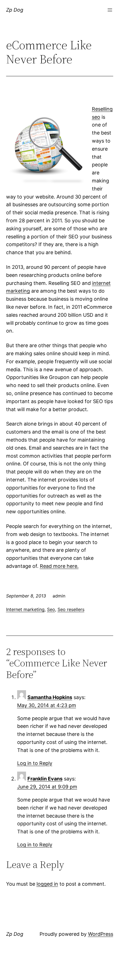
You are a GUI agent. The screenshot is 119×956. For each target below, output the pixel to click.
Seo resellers (71, 609)
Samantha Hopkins (49, 697)
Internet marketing (25, 609)
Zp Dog (14, 10)
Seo (51, 609)
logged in (47, 884)
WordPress (100, 934)
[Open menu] (110, 10)
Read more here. (59, 566)
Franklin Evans (45, 779)
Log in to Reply (34, 763)
